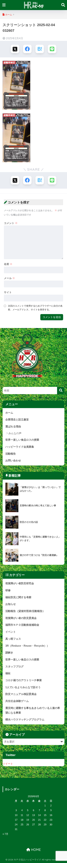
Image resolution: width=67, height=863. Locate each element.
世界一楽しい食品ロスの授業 (22, 439)
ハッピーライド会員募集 (19, 446)
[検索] (60, 390)
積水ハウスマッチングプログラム (24, 719)
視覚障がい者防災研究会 (19, 583)
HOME (35, 850)
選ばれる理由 (13, 426)
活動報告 (10, 453)
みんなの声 (14, 433)
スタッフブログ (14, 666)
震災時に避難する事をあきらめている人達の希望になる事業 (32, 710)
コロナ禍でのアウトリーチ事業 (23, 680)
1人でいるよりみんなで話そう (23, 687)
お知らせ (10, 604)
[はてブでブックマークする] (39, 49)
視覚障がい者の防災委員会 (21, 618)
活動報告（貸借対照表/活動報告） (25, 611)
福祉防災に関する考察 (18, 597)
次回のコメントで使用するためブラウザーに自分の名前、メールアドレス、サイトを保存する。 (35, 308)
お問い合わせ (13, 460)
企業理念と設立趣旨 (17, 419)
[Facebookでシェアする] (27, 49)
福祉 (8, 673)
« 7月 (5, 834)
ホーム (9, 412)
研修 (8, 590)
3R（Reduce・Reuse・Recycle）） (27, 645)
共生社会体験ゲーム (17, 701)
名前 (8, 264)
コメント (11, 223)
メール (9, 278)
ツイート (8, 763)
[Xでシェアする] (15, 49)
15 (45, 815)
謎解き (9, 652)
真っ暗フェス (13, 638)
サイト (8, 292)
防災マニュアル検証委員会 (21, 694)
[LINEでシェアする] (52, 49)
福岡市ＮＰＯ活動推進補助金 (22, 624)
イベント (10, 631)
